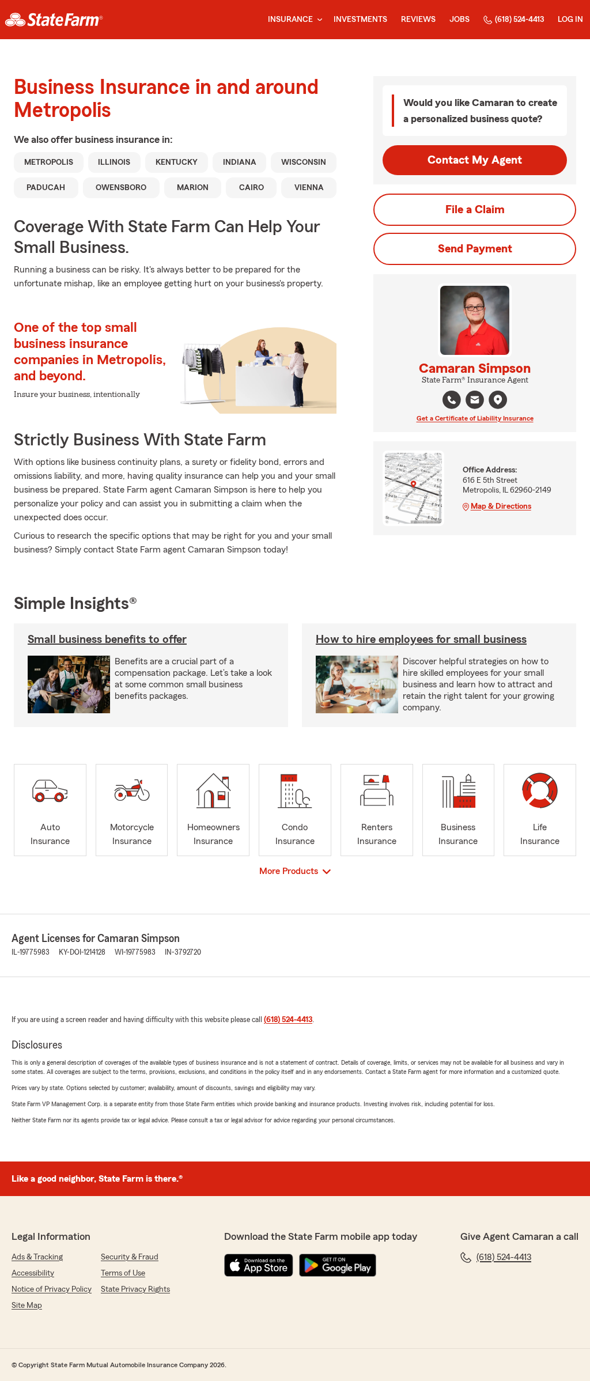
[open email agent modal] (475, 401)
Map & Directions (501, 506)
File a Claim (475, 209)
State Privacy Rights (135, 1289)
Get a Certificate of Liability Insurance (475, 418)
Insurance (290, 20)
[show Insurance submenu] (317, 19)
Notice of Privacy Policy (52, 1289)
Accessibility (33, 1273)
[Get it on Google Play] (337, 1265)
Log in (570, 20)
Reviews (418, 20)
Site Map (27, 1305)
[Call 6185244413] (451, 400)
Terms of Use (123, 1273)
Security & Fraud (129, 1257)
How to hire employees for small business (421, 639)
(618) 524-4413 (519, 20)
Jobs (459, 20)
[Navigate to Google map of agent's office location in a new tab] (498, 400)
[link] (54, 19)
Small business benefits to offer (107, 639)
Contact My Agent (475, 160)
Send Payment (475, 249)
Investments (360, 20)
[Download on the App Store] (258, 1265)
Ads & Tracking (37, 1257)
